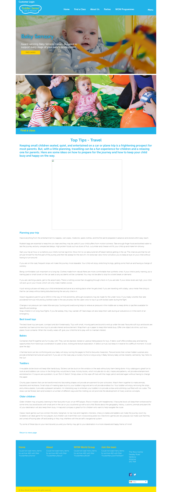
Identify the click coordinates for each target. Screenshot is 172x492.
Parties (107, 9)
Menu (150, 10)
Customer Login (27, 2)
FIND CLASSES (30, 52)
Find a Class (80, 9)
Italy (134, 482)
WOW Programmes (124, 9)
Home (67, 9)
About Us (94, 9)
